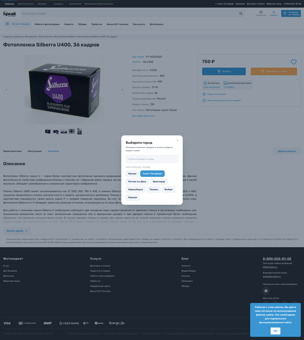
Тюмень (153, 189)
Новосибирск (135, 189)
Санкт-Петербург (152, 173)
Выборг (169, 189)
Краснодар (159, 181)
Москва (132, 173)
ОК (275, 330)
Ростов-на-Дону (137, 181)
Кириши (132, 197)
